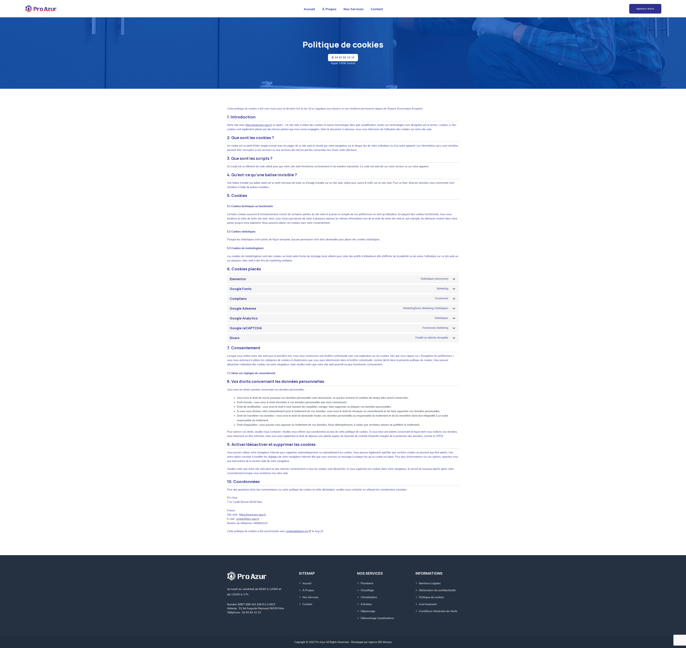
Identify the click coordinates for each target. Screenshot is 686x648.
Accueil (309, 9)
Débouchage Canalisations (377, 618)
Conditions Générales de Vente (438, 611)
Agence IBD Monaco (380, 642)
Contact (377, 9)
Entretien (366, 604)
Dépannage (368, 611)
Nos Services (354, 9)
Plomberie (367, 583)
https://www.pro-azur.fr (258, 125)
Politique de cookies (431, 597)
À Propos (329, 9)
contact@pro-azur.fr (247, 519)
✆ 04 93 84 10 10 (343, 57)
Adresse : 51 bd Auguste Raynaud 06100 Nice (255, 608)
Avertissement (428, 604)
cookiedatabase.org (297, 531)
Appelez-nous (645, 8)
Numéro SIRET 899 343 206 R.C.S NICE (251, 604)
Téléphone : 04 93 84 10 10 (244, 612)
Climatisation (369, 597)
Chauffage (367, 590)
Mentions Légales (430, 583)
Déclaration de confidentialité (437, 590)
